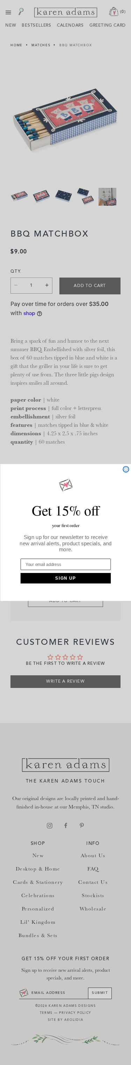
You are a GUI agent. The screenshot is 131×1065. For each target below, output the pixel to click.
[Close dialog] (126, 469)
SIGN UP (65, 578)
